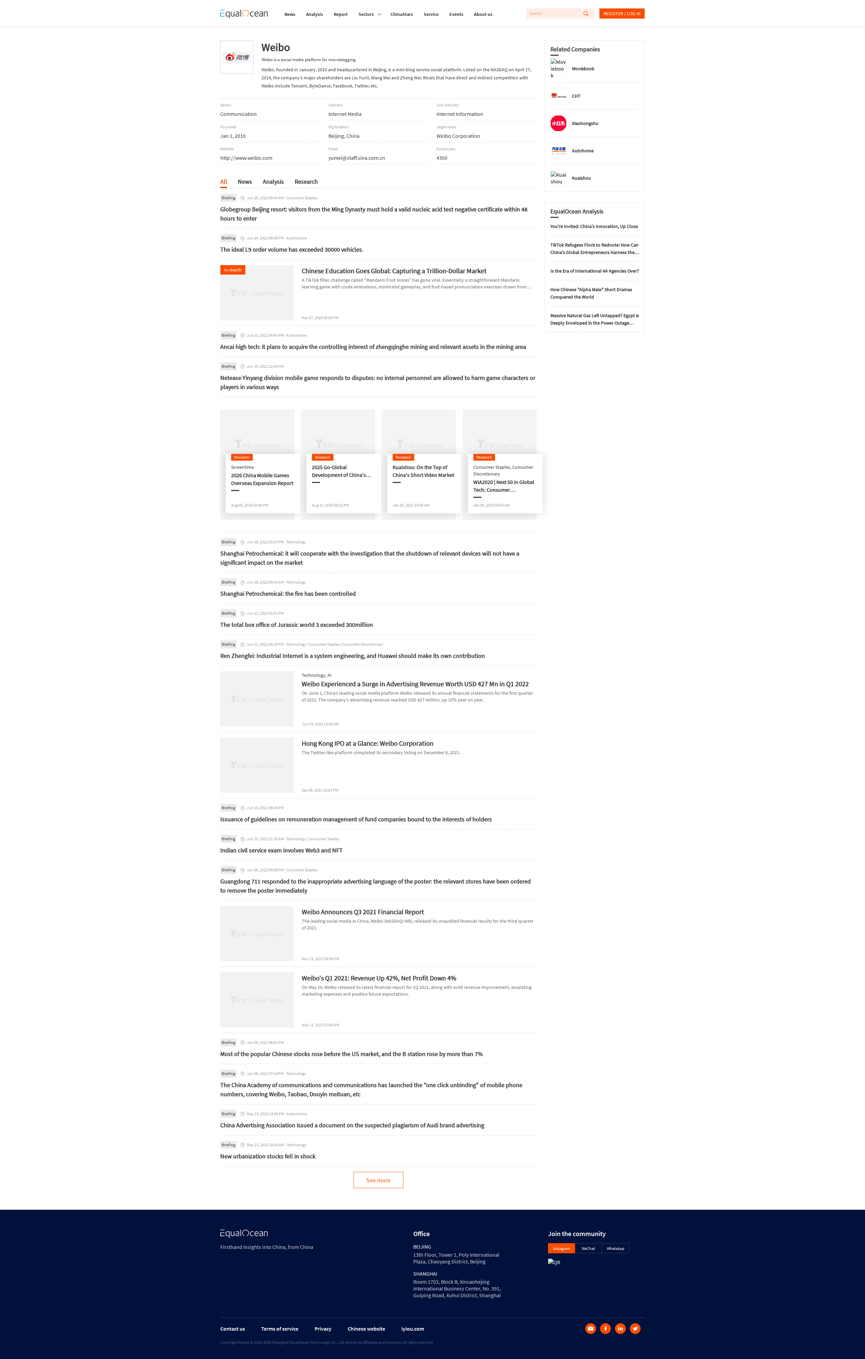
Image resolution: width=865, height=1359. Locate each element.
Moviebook (583, 69)
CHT (576, 96)
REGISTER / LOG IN (622, 13)
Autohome (583, 151)
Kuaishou (581, 178)
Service (431, 14)
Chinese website (366, 1328)
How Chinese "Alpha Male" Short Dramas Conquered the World (591, 293)
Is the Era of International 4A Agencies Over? (594, 271)
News (290, 14)
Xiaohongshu (585, 123)
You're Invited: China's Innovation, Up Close (594, 226)
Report (341, 14)
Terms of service (279, 1328)
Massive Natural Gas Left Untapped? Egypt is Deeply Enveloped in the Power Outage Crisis (594, 319)
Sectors (366, 14)
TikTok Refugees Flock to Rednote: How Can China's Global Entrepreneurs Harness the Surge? (594, 249)
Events (456, 14)
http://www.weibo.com (246, 157)
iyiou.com (412, 1328)
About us (483, 14)
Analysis (314, 14)
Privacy (323, 1328)
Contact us (232, 1328)
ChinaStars (402, 14)
